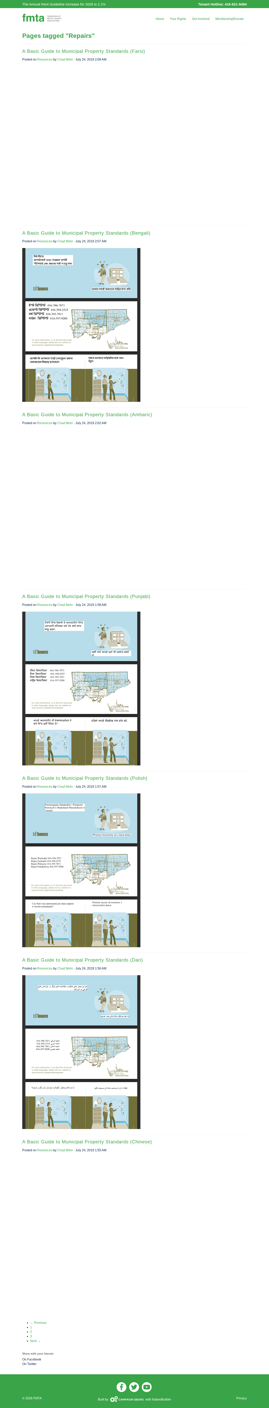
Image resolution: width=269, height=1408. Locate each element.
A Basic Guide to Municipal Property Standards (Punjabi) (86, 596)
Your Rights (178, 19)
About (160, 19)
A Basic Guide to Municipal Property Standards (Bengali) (86, 233)
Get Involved (201, 19)
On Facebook (31, 1359)
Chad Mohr (65, 59)
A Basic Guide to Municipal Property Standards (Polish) (84, 778)
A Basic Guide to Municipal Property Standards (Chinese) (87, 1141)
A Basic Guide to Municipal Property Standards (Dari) (82, 960)
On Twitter (29, 1364)
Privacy (241, 1398)
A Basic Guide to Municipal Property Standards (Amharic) (87, 414)
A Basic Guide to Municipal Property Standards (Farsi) (83, 51)
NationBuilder (161, 1399)
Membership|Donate (229, 19)
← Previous (38, 1322)
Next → (35, 1341)
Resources (44, 59)
